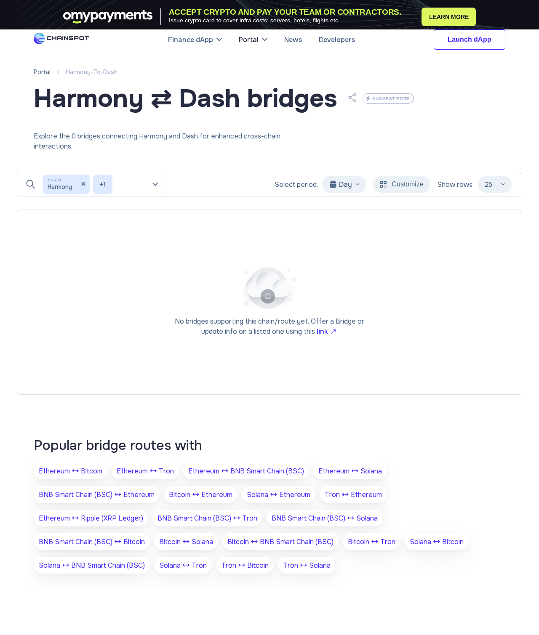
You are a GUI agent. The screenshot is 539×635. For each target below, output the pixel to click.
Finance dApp (190, 39)
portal (42, 72)
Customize (408, 184)
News (293, 39)
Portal (249, 39)
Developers (337, 39)
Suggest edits (391, 98)
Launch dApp (469, 39)
